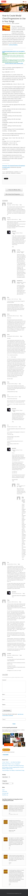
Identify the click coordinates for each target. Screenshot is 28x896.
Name (3, 694)
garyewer (17, 23)
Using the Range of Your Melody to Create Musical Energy (13, 770)
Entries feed (4, 791)
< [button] (1, 7)
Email (3, 699)
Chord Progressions (10, 171)
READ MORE (5, 754)
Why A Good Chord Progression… (14, 194)
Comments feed (5, 793)
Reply (21, 204)
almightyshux (20, 280)
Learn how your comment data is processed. (12, 714)
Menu (25, 1)
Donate (14, 723)
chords (3, 173)
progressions (13, 173)
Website (3, 704)
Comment (4, 680)
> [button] (26, 7)
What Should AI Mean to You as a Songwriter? (11, 763)
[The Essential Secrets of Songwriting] (3, 1)
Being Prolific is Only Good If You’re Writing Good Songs (13, 765)
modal (6, 173)
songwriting (16, 171)
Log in (3, 789)
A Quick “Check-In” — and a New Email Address (11, 762)
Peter (8, 600)
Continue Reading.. (13, 44)
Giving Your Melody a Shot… (14, 189)
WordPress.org (5, 794)
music (9, 173)
